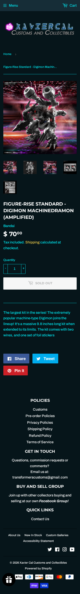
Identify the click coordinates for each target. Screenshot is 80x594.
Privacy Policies (40, 422)
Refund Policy (40, 435)
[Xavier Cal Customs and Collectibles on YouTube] (72, 550)
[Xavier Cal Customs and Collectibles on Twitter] (50, 550)
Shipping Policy (40, 429)
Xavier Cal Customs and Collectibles (43, 562)
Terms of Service (40, 442)
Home (7, 54)
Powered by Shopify (38, 568)
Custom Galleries (57, 535)
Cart (73, 5)
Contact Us (40, 519)
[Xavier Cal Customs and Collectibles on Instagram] (64, 550)
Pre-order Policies (40, 416)
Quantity (9, 260)
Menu (13, 5)
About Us (14, 535)
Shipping (32, 242)
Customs (40, 409)
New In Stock (33, 535)
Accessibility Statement (38, 541)
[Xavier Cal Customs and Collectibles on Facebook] (57, 550)
